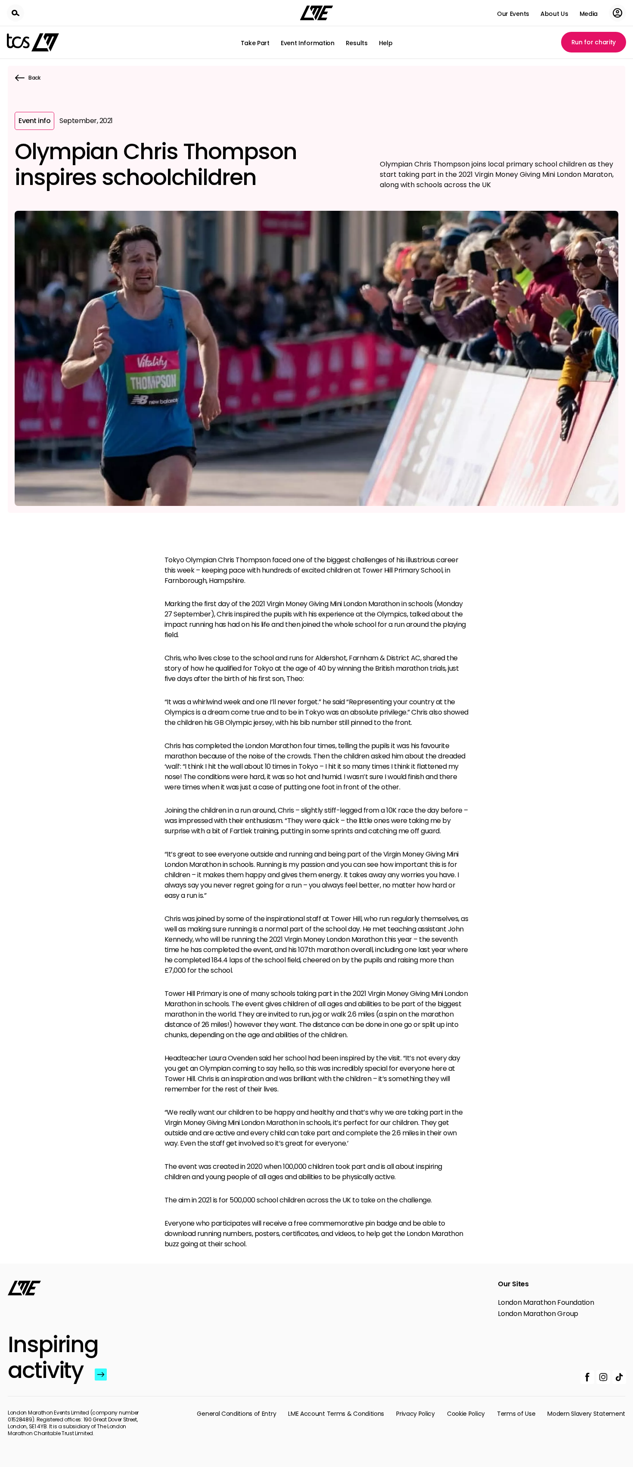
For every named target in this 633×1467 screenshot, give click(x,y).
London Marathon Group (538, 1314)
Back (34, 77)
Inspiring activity (49, 1357)
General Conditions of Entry (236, 1413)
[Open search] (15, 13)
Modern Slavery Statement (586, 1413)
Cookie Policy (466, 1413)
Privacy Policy (415, 1413)
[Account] (617, 13)
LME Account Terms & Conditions (336, 1413)
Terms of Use (516, 1413)
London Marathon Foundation (546, 1302)
